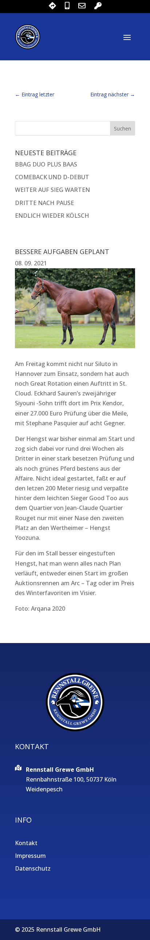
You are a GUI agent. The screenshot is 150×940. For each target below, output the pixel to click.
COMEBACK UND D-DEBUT (52, 177)
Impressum (30, 856)
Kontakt (26, 843)
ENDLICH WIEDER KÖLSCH (52, 216)
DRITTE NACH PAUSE (44, 203)
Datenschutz (33, 868)
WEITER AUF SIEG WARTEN (52, 190)
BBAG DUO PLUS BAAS (46, 164)
